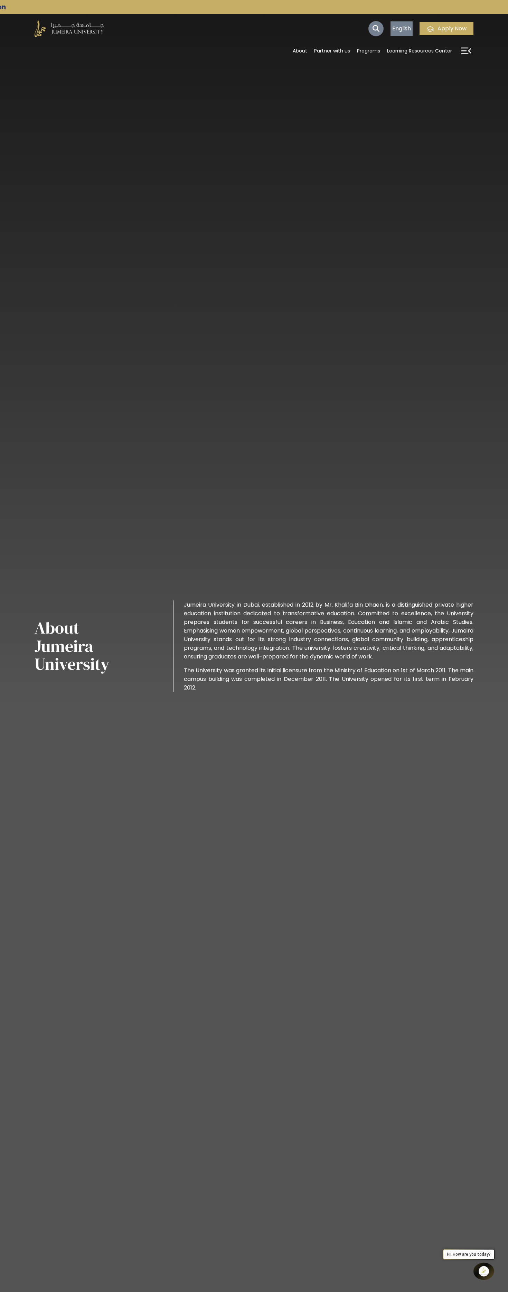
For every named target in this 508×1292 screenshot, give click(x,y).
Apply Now (452, 28)
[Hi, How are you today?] (483, 1271)
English (401, 28)
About (300, 50)
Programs (368, 50)
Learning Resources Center (419, 50)
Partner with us (332, 50)
